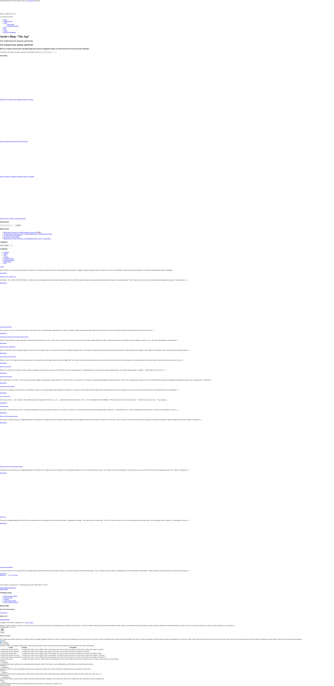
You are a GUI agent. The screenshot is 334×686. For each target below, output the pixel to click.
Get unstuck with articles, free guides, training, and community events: (19, 52)
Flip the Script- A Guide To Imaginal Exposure (13, 218)
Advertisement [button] (4, 675)
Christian (5, 257)
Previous (2, 575)
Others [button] (2, 680)
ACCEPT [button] (12, 627)
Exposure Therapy (8, 258)
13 (8, 575)
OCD (5, 263)
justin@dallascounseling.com (8, 588)
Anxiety (5, 254)
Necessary (5, 642)
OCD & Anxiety (8, 597)
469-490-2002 (4, 589)
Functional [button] (3, 661)
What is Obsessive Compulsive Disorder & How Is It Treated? (17, 176)
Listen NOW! (4, 612)
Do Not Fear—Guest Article (11, 237)
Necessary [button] (3, 641)
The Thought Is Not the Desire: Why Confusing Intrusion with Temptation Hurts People (27, 234)
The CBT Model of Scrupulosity (12, 235)
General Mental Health (9, 601)
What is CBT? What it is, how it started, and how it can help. (16, 99)
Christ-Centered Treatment (10, 602)
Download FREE (5, 619)
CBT (4, 255)
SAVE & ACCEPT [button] (5, 685)
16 (14, 575)
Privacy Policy (29, 622)
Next (16, 575)
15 (12, 575)
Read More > (3, 273)
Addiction (6, 252)
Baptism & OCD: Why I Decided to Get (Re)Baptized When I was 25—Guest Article (27, 238)
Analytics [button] (2, 670)
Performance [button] (3, 665)
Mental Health (7, 261)
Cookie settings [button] (4, 627)
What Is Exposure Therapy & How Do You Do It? (14, 141)
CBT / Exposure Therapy (10, 596)
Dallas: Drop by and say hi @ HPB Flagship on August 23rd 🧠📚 (22, 232)
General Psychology (9, 260)
